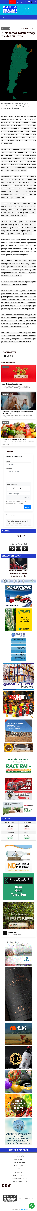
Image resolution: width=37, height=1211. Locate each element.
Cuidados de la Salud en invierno (14, 439)
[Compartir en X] (8, 355)
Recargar (26, 497)
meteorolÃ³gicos (9, 24)
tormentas (25, 21)
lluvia (5, 21)
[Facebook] (25, 2)
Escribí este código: (12, 484)
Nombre (8, 461)
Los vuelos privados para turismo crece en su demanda (18, 412)
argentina (14, 21)
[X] (21, 2)
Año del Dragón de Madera (12, 384)
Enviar (27, 507)
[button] (7, 2)
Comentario (9, 468)
